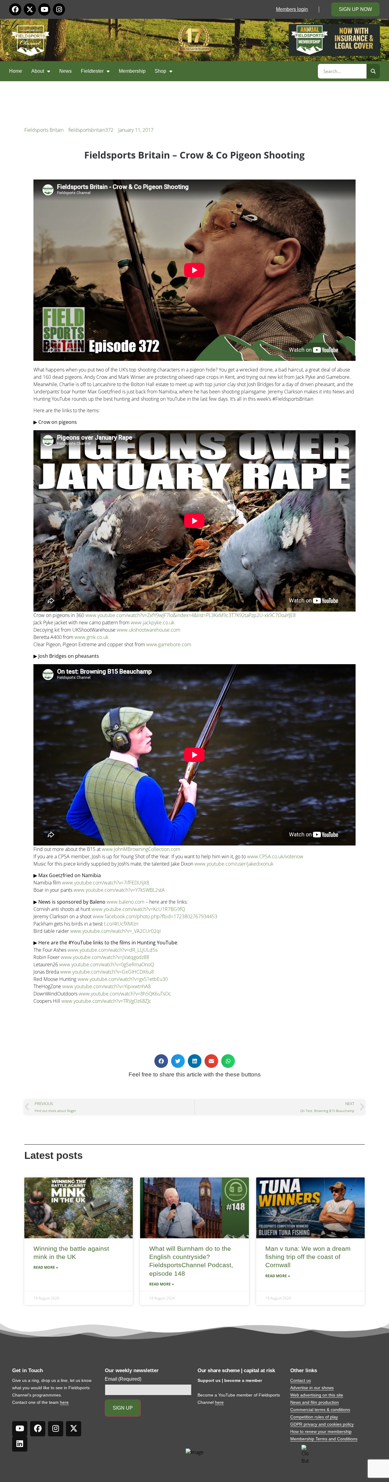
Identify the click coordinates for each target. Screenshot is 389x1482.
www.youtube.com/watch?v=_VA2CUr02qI (115, 931)
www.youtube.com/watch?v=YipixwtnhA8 (106, 986)
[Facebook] (15, 9)
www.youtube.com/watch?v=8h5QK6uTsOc (125, 993)
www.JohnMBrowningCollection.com (141, 849)
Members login (292, 9)
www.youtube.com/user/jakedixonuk (234, 863)
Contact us (300, 1380)
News (65, 71)
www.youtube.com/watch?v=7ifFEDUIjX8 (105, 882)
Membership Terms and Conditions (323, 1438)
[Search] (373, 71)
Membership (132, 71)
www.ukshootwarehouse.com (148, 629)
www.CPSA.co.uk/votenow (275, 856)
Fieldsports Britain (44, 130)
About (37, 71)
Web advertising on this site (316, 1395)
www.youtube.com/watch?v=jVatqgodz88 (105, 957)
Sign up (123, 1408)
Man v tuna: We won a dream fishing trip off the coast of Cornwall (308, 1257)
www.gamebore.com (168, 644)
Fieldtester (92, 71)
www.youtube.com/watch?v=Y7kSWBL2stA (119, 890)
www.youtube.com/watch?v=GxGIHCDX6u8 (107, 971)
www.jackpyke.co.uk (152, 622)
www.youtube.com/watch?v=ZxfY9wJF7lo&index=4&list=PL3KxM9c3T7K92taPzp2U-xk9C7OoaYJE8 (190, 615)
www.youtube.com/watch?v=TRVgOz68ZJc (106, 1001)
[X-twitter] (30, 9)
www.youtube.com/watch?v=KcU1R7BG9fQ (138, 909)
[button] (161, 1061)
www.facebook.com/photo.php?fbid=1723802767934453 (155, 916)
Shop (160, 71)
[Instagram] (59, 9)
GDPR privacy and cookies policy (322, 1424)
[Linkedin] (19, 1444)
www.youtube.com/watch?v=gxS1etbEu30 (122, 979)
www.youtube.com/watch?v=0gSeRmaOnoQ (106, 964)
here (64, 1402)
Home (15, 71)
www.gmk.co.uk (91, 637)
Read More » (45, 1267)
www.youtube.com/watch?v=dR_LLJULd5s (112, 950)
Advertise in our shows (312, 1387)
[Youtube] (44, 9)
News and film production (314, 1402)
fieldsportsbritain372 (90, 130)
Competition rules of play (314, 1416)
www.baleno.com (125, 901)
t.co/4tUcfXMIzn (121, 923)
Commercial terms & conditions (320, 1409)
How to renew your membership (321, 1431)
